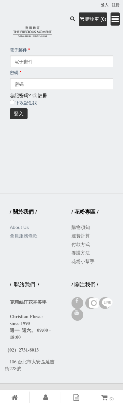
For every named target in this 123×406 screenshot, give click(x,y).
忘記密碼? (20, 95)
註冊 (42, 95)
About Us (19, 227)
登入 (19, 113)
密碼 (15, 73)
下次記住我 (26, 103)
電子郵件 (20, 50)
